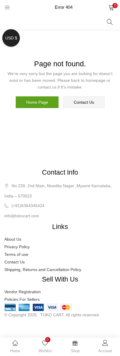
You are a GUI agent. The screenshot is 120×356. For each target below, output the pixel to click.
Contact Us (14, 262)
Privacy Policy (17, 246)
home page (37, 102)
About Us (12, 239)
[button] (111, 7)
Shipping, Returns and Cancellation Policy (42, 269)
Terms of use (16, 254)
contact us (84, 102)
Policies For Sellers (22, 299)
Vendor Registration (22, 291)
